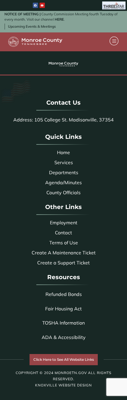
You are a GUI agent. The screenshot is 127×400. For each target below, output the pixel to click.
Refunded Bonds (63, 294)
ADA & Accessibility (64, 337)
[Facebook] (35, 5)
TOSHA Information (63, 323)
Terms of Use (63, 243)
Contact (63, 233)
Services (63, 162)
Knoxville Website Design (63, 385)
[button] (114, 41)
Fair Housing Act (63, 309)
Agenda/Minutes (63, 182)
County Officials (63, 192)
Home (63, 152)
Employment (63, 222)
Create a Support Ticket (63, 263)
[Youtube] (42, 5)
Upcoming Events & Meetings (32, 26)
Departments (63, 172)
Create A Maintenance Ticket (64, 253)
